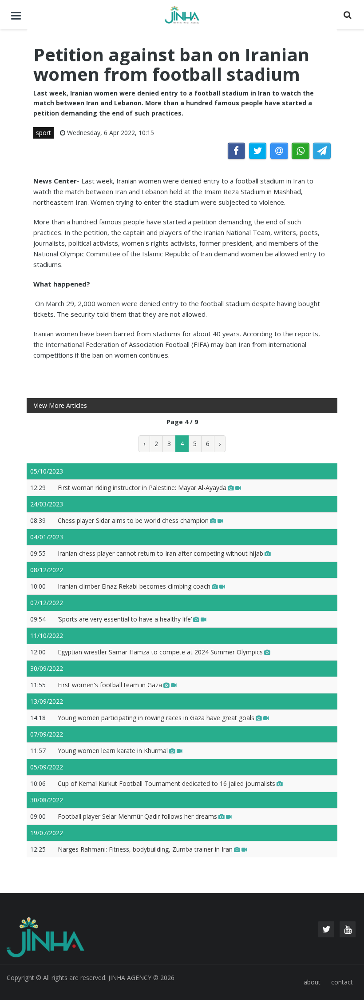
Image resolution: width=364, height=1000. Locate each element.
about (312, 982)
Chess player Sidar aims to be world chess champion (133, 520)
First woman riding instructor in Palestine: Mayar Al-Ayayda (142, 487)
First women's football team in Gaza (110, 685)
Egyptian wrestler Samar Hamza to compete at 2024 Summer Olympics (160, 652)
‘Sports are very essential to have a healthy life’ (125, 619)
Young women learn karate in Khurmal (113, 750)
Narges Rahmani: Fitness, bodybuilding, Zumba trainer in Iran (145, 849)
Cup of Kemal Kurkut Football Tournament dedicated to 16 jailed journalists (166, 783)
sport (43, 132)
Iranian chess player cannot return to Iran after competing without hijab (160, 553)
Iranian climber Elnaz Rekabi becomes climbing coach (134, 586)
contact (342, 982)
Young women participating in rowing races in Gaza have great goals (156, 717)
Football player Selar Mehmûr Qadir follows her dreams (137, 816)
